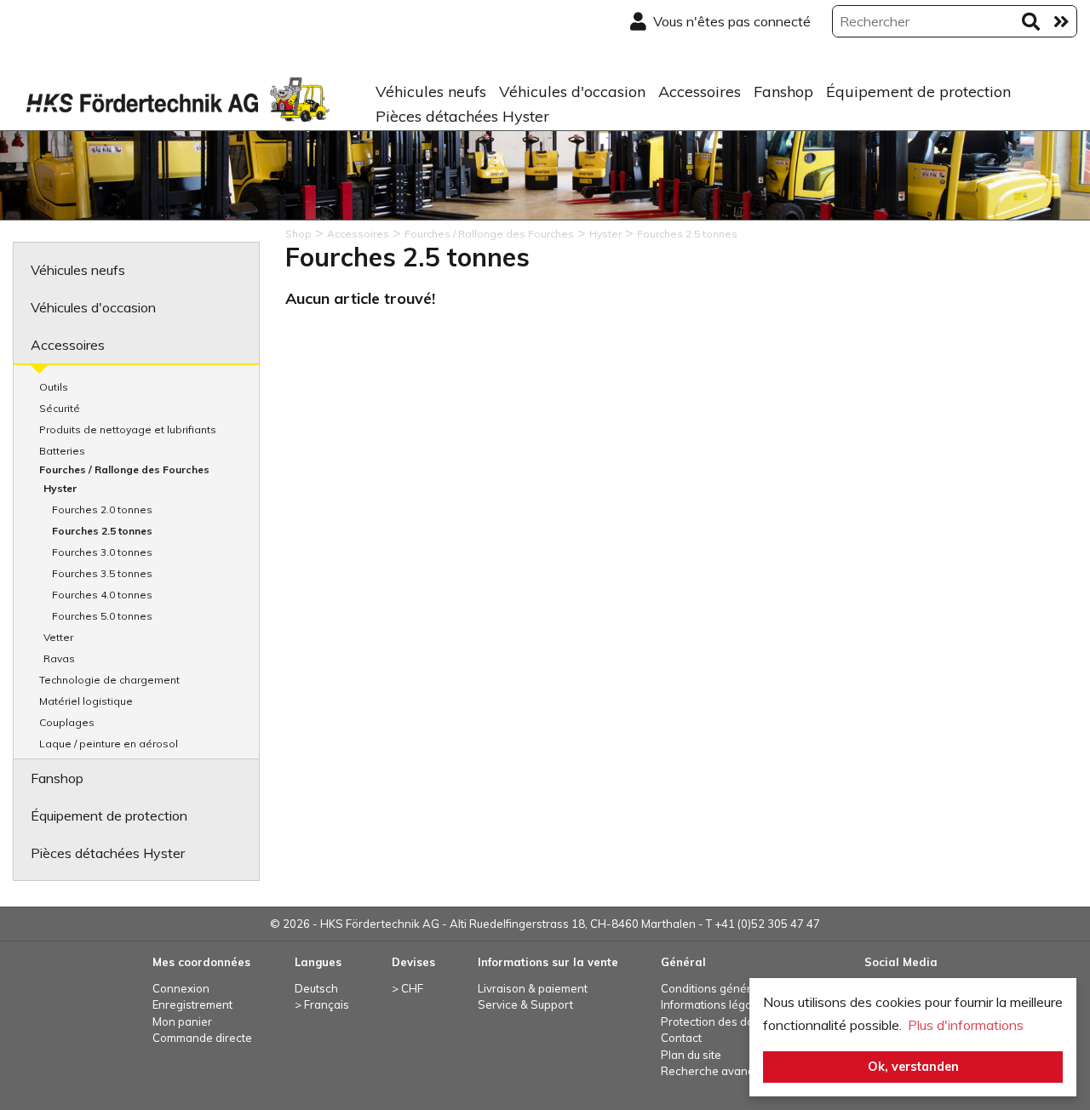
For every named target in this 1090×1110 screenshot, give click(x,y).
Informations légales (714, 1004)
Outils (53, 386)
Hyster (60, 488)
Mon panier (182, 1021)
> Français (322, 1004)
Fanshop (783, 91)
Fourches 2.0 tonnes (102, 509)
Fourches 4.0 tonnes (102, 594)
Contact (681, 1037)
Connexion (180, 988)
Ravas (59, 658)
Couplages (67, 722)
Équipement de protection (918, 91)
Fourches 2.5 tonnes (102, 530)
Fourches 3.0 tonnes (102, 552)
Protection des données (724, 1021)
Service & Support (525, 1004)
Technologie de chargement (109, 679)
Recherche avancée (714, 1071)
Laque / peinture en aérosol (108, 743)
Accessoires (699, 91)
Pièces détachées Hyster (462, 116)
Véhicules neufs (431, 91)
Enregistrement (192, 1004)
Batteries (62, 450)
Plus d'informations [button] (966, 1024)
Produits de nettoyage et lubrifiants (127, 429)
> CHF (407, 988)
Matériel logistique (86, 701)
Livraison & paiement (533, 988)
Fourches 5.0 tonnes (102, 615)
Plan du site (691, 1054)
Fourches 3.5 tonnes (102, 573)
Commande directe (202, 1037)
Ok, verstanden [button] (913, 1066)
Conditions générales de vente (741, 988)
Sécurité (59, 408)
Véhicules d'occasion (572, 91)
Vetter (58, 637)
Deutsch (316, 988)
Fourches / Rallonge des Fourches (124, 469)
